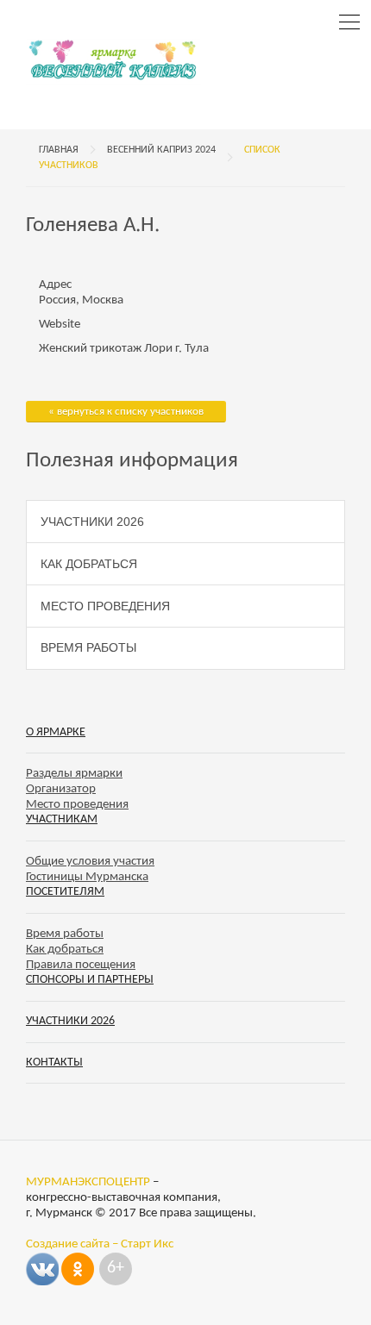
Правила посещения (80, 965)
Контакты (54, 1062)
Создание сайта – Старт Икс (99, 1244)
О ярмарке (55, 732)
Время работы (88, 647)
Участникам (61, 819)
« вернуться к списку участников (126, 411)
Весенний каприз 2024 (161, 150)
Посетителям (65, 891)
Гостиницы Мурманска (87, 877)
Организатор (61, 789)
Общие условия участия (90, 861)
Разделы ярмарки (74, 773)
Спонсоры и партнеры (90, 979)
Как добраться (89, 564)
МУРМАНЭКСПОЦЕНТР (88, 1182)
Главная (59, 150)
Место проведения (105, 606)
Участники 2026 (92, 521)
